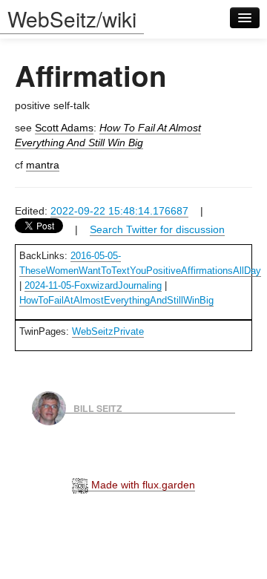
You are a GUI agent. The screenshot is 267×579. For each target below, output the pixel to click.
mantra (42, 165)
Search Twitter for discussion (157, 229)
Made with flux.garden (141, 485)
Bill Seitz (97, 407)
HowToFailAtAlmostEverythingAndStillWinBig (116, 300)
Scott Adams (64, 128)
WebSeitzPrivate (108, 331)
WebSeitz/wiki (71, 18)
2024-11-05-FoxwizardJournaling (93, 285)
